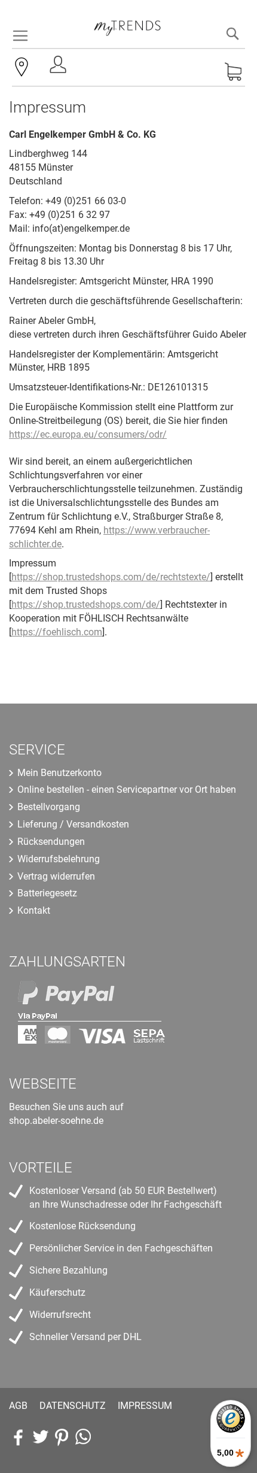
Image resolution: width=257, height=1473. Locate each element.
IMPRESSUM (145, 1405)
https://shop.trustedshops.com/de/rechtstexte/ (110, 577)
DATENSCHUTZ (72, 1405)
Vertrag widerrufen (56, 876)
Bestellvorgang (48, 807)
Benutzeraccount (59, 67)
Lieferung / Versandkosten (73, 824)
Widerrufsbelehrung (58, 859)
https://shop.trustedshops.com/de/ (85, 604)
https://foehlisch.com (56, 632)
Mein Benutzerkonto (59, 772)
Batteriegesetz (47, 893)
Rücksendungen (51, 841)
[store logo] (127, 24)
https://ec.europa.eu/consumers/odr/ (88, 434)
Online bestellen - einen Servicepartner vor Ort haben (126, 789)
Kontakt (33, 910)
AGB (18, 1405)
